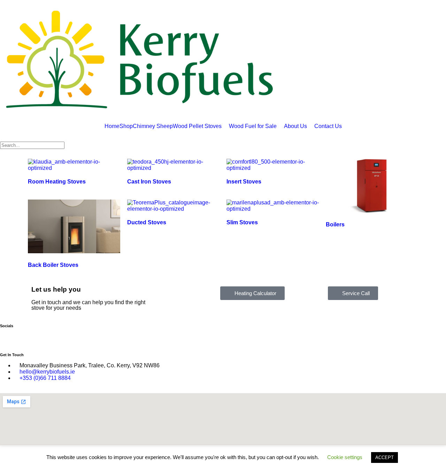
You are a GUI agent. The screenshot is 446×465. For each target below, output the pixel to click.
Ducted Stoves (146, 222)
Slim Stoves (242, 222)
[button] (201, 126)
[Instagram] (27, 336)
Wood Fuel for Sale (253, 126)
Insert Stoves (243, 182)
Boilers (335, 224)
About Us (295, 126)
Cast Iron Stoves (149, 182)
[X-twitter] (46, 336)
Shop (126, 126)
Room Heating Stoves (57, 182)
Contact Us (328, 126)
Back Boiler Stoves (53, 265)
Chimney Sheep (153, 126)
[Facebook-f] (8, 336)
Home (112, 126)
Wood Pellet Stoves (197, 126)
